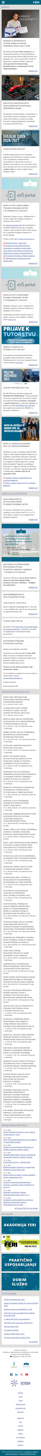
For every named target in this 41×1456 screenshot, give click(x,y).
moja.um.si (12, 319)
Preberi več (33, 71)
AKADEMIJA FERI (20, 1408)
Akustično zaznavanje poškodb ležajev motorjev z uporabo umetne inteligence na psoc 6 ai (18, 1184)
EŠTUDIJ (20, 1426)
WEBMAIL (20, 1430)
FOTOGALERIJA (9, 1293)
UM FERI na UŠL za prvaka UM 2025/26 (18, 1323)
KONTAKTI (20, 1412)
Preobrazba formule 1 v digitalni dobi (16, 1162)
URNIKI (20, 1434)
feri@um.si (15, 1356)
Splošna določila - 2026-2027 (16, 243)
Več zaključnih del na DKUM (26, 1208)
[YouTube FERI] (28, 1374)
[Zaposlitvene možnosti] (20, 1281)
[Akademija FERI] (20, 1225)
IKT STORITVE (20, 1437)
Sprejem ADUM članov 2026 (14, 1334)
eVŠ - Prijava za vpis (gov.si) (24, 239)
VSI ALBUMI (33, 1342)
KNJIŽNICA (20, 1441)
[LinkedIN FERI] (17, 1374)
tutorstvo (19, 362)
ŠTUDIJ (21, 1401)
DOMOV (20, 1393)
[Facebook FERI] (12, 1374)
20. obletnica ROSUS (11, 1330)
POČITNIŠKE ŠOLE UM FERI (25, 405)
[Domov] (36, 2)
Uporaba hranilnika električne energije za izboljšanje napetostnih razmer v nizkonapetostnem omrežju (18, 1202)
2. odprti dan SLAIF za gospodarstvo (17, 1319)
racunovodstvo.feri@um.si (12, 678)
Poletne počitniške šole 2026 (14, 1299)
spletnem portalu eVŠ (13, 225)
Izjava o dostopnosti (11, 1454)
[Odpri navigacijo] (3, 2)
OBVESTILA (20, 1418)
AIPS (20, 1422)
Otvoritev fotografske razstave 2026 (17, 1338)
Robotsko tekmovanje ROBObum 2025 (18, 1309)
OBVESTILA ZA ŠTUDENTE (14, 493)
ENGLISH (20, 1445)
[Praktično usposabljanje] (20, 1262)
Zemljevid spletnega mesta (27, 1454)
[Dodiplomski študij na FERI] (20, 1244)
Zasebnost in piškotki (31, 1452)
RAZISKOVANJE (20, 1404)
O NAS (20, 1397)
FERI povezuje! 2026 (11, 1326)
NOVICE (5, 7)
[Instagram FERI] (22, 1374)
